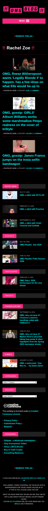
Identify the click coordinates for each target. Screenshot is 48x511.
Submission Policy (13, 423)
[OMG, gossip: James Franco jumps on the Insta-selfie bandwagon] (24, 151)
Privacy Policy (10, 420)
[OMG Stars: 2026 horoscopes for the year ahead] (9, 283)
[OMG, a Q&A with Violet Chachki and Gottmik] (9, 226)
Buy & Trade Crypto (13, 450)
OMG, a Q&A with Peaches (32, 209)
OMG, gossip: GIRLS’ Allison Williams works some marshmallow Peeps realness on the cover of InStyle (22, 121)
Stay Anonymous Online (15, 444)
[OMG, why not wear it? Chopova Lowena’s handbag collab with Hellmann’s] (9, 318)
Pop (27, 90)
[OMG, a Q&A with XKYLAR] (9, 198)
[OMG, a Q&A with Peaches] (9, 212)
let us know (15, 501)
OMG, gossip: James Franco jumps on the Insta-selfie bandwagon (23, 160)
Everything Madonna (14, 453)
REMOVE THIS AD (24, 36)
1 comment (34, 90)
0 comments (38, 168)
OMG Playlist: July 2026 (30, 245)
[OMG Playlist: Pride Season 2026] (9, 261)
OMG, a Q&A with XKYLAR (32, 195)
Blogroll (7, 427)
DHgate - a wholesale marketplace (20, 440)
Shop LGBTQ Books (13, 447)
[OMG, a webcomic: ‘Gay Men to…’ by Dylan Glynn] (9, 366)
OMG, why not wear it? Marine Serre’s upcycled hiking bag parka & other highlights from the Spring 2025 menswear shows (32, 339)
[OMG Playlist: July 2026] (9, 247)
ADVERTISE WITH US (28, 478)
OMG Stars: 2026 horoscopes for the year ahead (31, 283)
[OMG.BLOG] (24, 9)
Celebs (29, 133)
